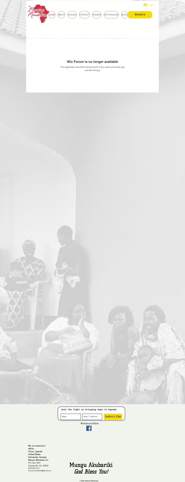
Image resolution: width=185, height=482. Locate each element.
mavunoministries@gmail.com (39, 471)
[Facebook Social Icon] (89, 428)
